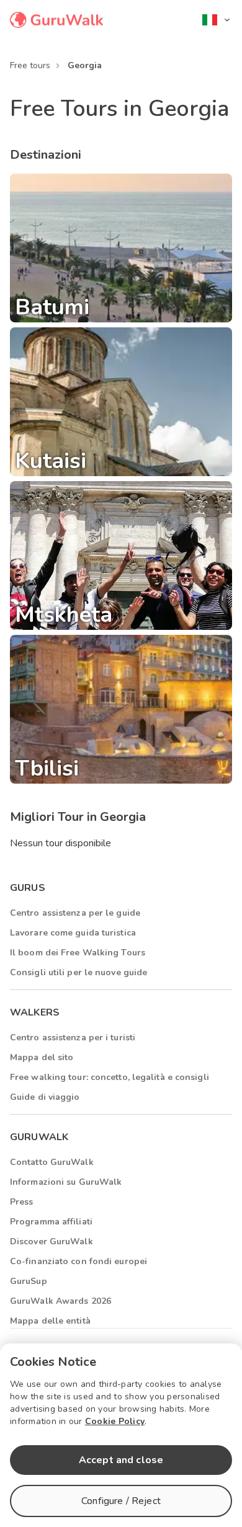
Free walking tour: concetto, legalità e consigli (109, 1077)
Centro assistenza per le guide (75, 913)
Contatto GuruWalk (52, 1162)
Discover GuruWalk (51, 1241)
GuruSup (28, 1281)
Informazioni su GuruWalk (66, 1182)
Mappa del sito (41, 1057)
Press (22, 1202)
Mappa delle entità (50, 1321)
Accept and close (121, 1460)
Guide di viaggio (45, 1097)
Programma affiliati (51, 1222)
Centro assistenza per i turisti (72, 1037)
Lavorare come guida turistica (73, 933)
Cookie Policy (115, 1421)
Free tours (30, 65)
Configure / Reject (121, 1501)
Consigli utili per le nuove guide (78, 972)
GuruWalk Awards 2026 (60, 1301)
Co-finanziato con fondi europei (78, 1261)
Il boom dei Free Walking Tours (77, 952)
